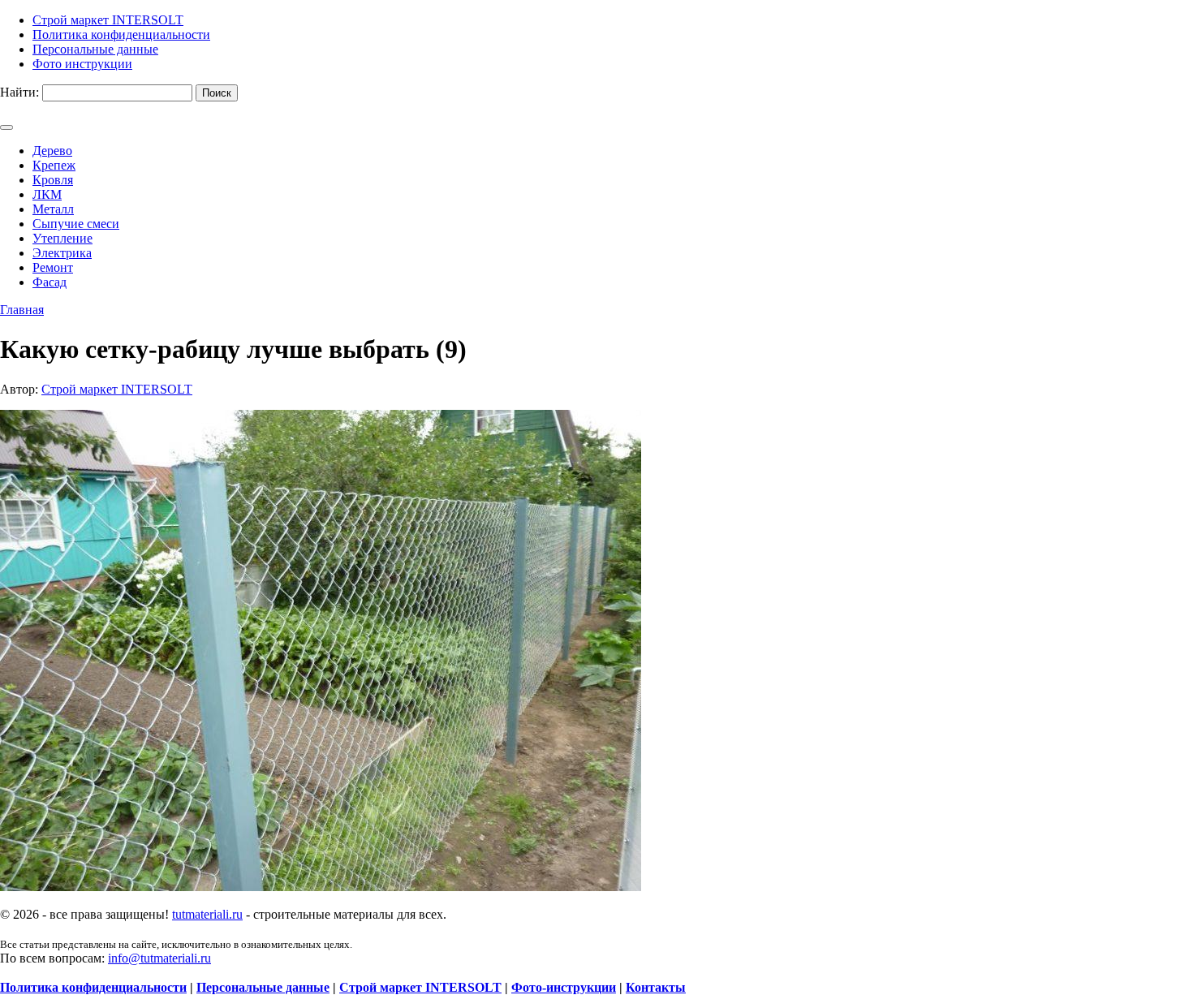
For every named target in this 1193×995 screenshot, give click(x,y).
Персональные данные (262, 987)
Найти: (19, 92)
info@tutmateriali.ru (159, 958)
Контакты (656, 987)
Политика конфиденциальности (93, 987)
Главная (22, 310)
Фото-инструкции (563, 987)
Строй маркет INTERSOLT (116, 389)
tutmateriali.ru (207, 914)
